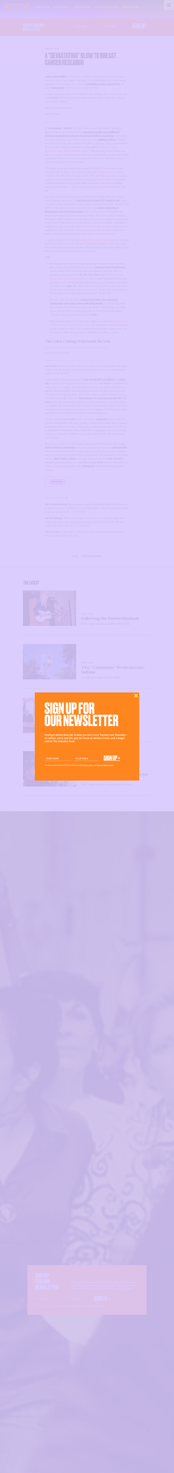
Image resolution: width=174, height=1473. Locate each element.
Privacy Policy (88, 765)
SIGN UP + (112, 758)
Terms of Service (103, 765)
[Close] (136, 696)
